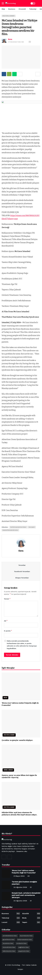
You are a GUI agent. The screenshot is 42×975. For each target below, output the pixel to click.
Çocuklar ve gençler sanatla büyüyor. (17, 740)
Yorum (7, 599)
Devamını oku (21, 851)
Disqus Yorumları (22, 578)
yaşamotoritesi (23, 951)
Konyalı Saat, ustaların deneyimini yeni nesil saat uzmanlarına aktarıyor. (26, 895)
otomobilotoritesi (9, 947)
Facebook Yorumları (22, 571)
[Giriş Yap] (38, 3)
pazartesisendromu (10, 530)
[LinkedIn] (9, 857)
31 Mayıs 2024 (19, 876)
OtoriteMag (15, 965)
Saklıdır (34, 965)
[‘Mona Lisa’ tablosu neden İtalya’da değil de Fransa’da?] (21, 686)
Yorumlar (22, 565)
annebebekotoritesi (10, 936)
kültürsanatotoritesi (18, 527)
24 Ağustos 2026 (20, 887)
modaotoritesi (21, 943)
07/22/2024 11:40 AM (16, 42)
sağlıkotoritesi (23, 947)
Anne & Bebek (8, 770)
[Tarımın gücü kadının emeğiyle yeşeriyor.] (6, 885)
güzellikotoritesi (8, 939)
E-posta (8, 631)
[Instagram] (4, 857)
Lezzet (11, 922)
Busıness (11, 913)
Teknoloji (11, 918)
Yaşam (31, 922)
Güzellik (31, 913)
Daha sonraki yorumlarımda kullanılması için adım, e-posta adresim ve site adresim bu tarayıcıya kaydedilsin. (22, 644)
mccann (32, 527)
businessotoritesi (26, 936)
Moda (31, 918)
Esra (10, 39)
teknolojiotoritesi (9, 951)
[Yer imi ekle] (37, 74)
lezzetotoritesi (8, 943)
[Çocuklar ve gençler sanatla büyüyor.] (21, 723)
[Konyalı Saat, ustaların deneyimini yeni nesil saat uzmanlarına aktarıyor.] (6, 896)
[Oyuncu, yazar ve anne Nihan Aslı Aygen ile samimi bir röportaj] (21, 758)
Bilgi (5, 697)
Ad (6, 621)
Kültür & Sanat (9, 16)
